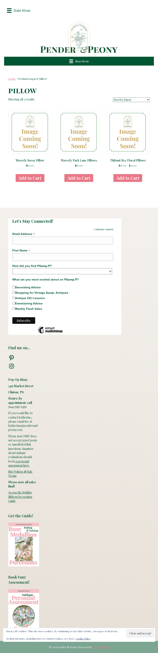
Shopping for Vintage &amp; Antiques (41, 292)
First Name (21, 250)
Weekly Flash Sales (28, 308)
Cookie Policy (83, 638)
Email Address (23, 234)
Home (12, 78)
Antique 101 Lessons (30, 298)
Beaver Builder (100, 647)
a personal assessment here (18, 463)
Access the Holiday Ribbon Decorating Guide (20, 496)
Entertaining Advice (29, 303)
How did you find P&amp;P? (32, 266)
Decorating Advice (28, 287)
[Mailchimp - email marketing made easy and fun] (50, 333)
